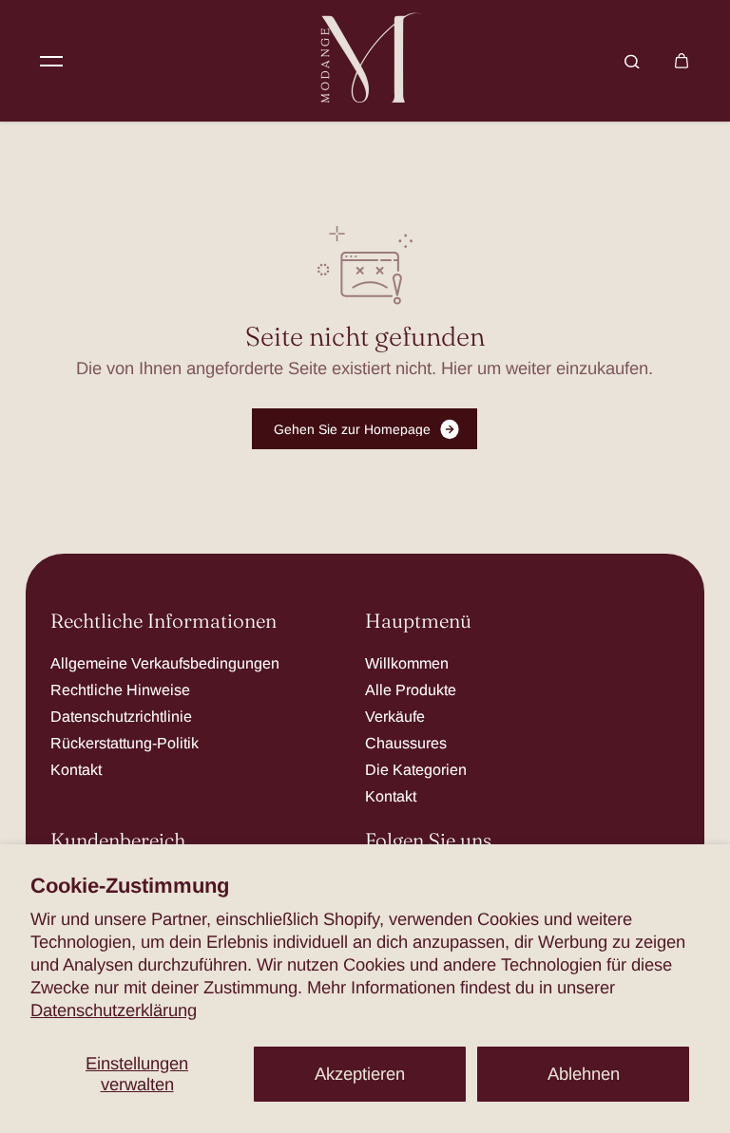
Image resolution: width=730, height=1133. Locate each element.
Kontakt (76, 769)
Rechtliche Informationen (163, 622)
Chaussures (406, 742)
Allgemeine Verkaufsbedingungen (164, 662)
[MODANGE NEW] (365, 61)
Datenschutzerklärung (113, 1010)
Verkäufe (395, 716)
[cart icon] (681, 61)
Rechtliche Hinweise (120, 689)
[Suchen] (632, 61)
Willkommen (407, 662)
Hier (456, 368)
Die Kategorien (416, 769)
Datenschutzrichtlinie (121, 716)
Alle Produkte (410, 689)
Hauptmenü (418, 622)
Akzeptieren (360, 1074)
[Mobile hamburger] (51, 61)
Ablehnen (584, 1074)
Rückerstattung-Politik (124, 742)
